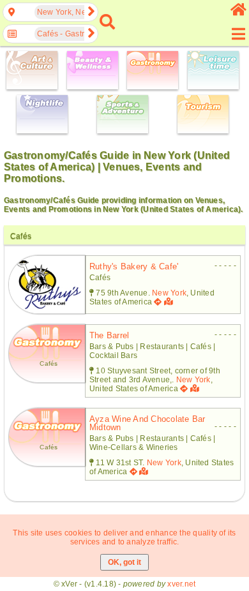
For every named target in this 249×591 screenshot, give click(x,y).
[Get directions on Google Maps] (158, 301)
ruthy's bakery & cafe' (133, 266)
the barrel (109, 335)
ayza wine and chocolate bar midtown (147, 423)
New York (169, 292)
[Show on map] (170, 301)
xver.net (181, 584)
